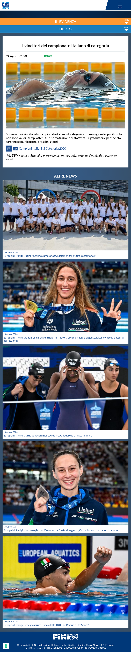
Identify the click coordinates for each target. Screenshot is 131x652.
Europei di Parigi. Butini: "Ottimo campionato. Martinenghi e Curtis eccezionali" (49, 255)
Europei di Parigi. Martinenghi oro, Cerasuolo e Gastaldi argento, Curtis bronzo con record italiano (60, 530)
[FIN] (55, 5)
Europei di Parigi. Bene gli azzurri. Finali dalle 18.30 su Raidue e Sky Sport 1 (46, 624)
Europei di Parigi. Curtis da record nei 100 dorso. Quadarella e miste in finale (47, 435)
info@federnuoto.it (35, 648)
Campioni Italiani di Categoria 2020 (39, 148)
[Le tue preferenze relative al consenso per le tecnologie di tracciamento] (6, 646)
